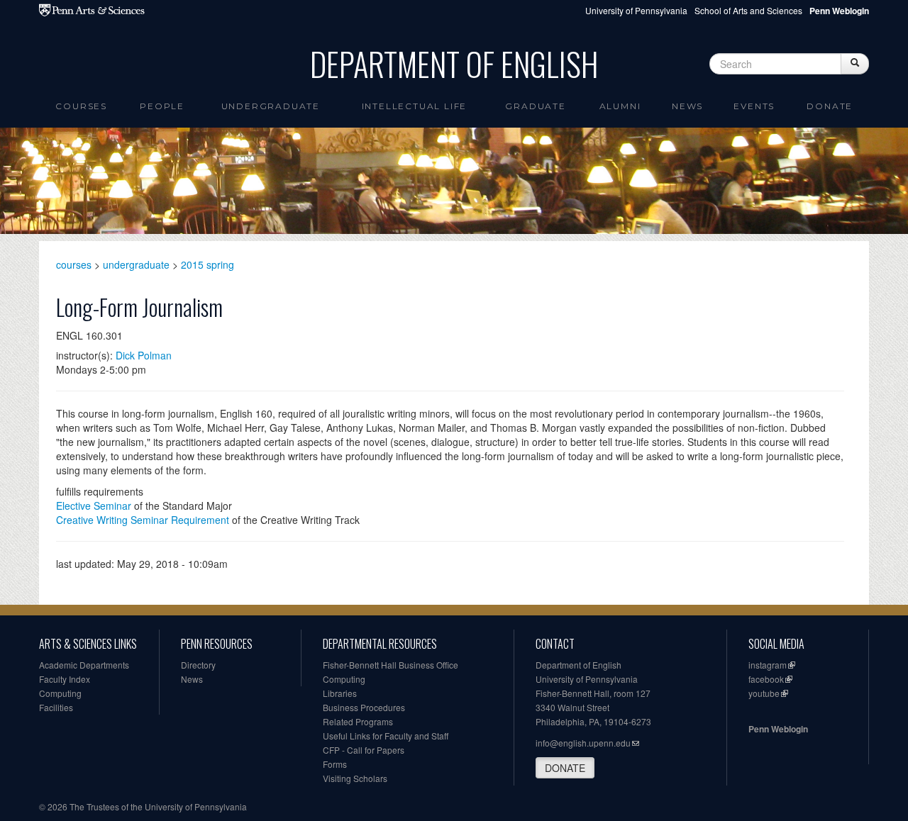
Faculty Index (64, 679)
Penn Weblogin (778, 728)
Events (754, 106)
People (162, 106)
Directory (198, 665)
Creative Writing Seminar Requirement (142, 520)
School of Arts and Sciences (748, 10)
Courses (81, 106)
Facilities (56, 707)
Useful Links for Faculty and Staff (385, 736)
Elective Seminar (93, 505)
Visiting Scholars (355, 778)
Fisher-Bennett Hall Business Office (390, 665)
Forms (335, 764)
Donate (830, 106)
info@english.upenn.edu (583, 743)
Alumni (620, 106)
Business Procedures (364, 707)
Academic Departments (84, 665)
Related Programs (358, 721)
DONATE (565, 768)
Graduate (535, 106)
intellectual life (414, 106)
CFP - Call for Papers (363, 750)
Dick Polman (144, 355)
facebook (766, 679)
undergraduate (136, 264)
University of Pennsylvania (636, 10)
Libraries (340, 693)
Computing (60, 693)
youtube (764, 693)
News (687, 106)
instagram (767, 665)
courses (74, 264)
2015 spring (207, 264)
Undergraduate (270, 106)
